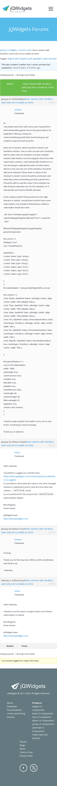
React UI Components (42, 713)
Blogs (22, 745)
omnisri (17, 109)
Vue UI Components (41, 717)
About (22, 748)
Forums (22, 50)
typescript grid (49, 58)
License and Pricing (16, 713)
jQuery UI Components (43, 724)
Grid (29, 50)
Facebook (23, 768)
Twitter (34, 768)
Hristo (15, 67)
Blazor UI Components (43, 720)
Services (11, 717)
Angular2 (23, 58)
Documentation (14, 710)
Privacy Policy (26, 755)
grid (30, 58)
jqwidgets (37, 58)
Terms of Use (26, 752)
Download (12, 706)
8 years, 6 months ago (29, 67)
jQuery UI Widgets (8, 50)
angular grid (13, 58)
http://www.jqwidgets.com (16, 518)
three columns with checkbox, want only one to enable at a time (27, 101)
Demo (10, 703)
